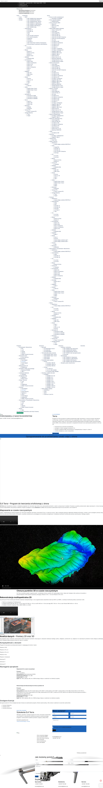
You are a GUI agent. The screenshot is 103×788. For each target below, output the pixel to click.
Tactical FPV (27, 110)
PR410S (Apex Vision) (32, 88)
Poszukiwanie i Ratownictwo (25, 347)
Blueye (26, 50)
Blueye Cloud (30, 55)
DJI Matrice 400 (55, 41)
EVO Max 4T (30, 29)
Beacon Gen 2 (57, 281)
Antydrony (61, 345)
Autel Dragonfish (55, 32)
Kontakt (20, 19)
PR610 (28, 92)
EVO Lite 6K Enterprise (32, 37)
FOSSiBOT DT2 (49, 378)
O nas (20, 17)
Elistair (26, 77)
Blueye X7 (29, 54)
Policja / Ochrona (53, 141)
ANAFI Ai (29, 101)
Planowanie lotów (23, 355)
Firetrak (23, 351)
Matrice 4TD (30, 64)
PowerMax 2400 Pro (51, 364)
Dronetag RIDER (47, 351)
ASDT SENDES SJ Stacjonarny (34, 22)
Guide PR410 (47, 357)
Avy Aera (29, 47)
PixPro (22, 364)
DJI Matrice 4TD (55, 44)
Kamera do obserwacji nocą (55, 118)
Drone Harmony (25, 357)
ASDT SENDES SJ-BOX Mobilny (34, 24)
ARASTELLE (54, 142)
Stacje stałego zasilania (47, 388)
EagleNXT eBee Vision (57, 52)
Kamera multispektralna (54, 114)
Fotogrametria (22, 358)
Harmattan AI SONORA (32, 98)
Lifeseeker (56, 164)
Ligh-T (28, 82)
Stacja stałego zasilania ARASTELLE (62, 144)
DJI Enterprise (28, 60)
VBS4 (22, 410)
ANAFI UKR (29, 102)
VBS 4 (22, 371)
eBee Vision (29, 74)
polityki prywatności (66, 727)
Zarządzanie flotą (23, 375)
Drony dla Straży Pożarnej (43, 738)
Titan (28, 34)
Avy (26, 45)
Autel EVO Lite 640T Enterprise (59, 37)
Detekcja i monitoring (66, 347)
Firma (18, 15)
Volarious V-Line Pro (48, 394)
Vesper (28, 115)
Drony (48, 15)
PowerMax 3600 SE (50, 365)
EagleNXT (27, 71)
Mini (55, 282)
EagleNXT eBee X (56, 54)
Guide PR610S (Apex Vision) (50, 355)
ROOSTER (29, 108)
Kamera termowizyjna (54, 62)
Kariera (20, 18)
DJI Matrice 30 (55, 45)
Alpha (28, 32)
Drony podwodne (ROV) (54, 22)
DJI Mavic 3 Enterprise (57, 48)
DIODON (27, 57)
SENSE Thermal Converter (27, 354)
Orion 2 (56, 237)
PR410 (28, 91)
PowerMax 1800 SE (50, 363)
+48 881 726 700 (23, 4)
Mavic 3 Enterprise (31, 67)
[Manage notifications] (101, 781)
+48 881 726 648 (62, 784)
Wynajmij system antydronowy (68, 363)
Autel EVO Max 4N (56, 35)
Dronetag (54, 280)
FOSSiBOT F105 (49, 384)
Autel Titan (54, 140)
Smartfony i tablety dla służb (48, 373)
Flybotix (26, 84)
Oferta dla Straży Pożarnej (33, 411)
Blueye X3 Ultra (30, 52)
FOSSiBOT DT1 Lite (50, 375)
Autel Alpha (54, 31)
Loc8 (22, 350)
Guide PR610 (47, 358)
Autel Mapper (24, 360)
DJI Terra (23, 361)
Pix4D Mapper (24, 363)
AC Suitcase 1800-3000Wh (52, 371)
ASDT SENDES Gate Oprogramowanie (72, 353)
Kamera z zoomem (53, 88)
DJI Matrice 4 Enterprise (57, 42)
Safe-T (28, 81)
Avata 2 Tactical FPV (32, 111)
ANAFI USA (29, 104)
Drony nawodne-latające (55, 19)
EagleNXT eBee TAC (56, 51)
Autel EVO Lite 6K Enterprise (58, 38)
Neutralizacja (64, 355)
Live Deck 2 (30, 41)
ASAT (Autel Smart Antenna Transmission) (36, 42)
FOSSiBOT (46, 374)
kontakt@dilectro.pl (23, 5)
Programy (19, 345)
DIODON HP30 (30, 58)
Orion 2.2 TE (30, 80)
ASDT (26, 17)
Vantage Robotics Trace (57, 60)
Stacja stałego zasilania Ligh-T (61, 240)
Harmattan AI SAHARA (32, 97)
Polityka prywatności (81, 752)
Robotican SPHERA (25, 370)
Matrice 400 (30, 61)
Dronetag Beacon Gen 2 (49, 348)
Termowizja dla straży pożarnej (49, 353)
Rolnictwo (51, 134)
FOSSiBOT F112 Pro (50, 387)
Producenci (25, 15)
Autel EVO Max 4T (56, 34)
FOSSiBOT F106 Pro (50, 385)
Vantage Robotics (29, 112)
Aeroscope (65, 354)
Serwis (18, 411)
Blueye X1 (29, 51)
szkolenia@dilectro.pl (63, 786)
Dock (28, 70)
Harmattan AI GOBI (31, 95)
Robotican (27, 105)
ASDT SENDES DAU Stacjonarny (34, 18)
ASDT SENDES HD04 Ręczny (33, 25)
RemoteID (44, 347)
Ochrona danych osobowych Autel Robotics (37, 44)
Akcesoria (41, 345)
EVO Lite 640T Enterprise (33, 35)
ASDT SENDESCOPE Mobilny (33, 19)
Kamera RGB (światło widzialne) (56, 28)
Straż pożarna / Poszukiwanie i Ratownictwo (29, 400)
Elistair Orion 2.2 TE (56, 57)
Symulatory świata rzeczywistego (26, 368)
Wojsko (51, 302)
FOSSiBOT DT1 (49, 377)
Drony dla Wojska (41, 742)
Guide (26, 87)
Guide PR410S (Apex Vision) (50, 354)
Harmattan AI (28, 94)
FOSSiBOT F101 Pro (50, 383)
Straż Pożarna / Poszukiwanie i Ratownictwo (59, 248)
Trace (28, 114)
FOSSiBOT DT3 (49, 380)
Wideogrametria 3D (23, 365)
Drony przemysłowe (41, 741)
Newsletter (24, 411)
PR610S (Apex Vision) (32, 90)
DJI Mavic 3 (54, 47)
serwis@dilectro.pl (85, 786)
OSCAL (45, 361)
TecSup (45, 367)
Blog (21, 411)
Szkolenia (83, 345)
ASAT (55, 204)
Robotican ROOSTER (56, 58)
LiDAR (50, 131)
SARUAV (23, 353)
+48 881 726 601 (39, 784)
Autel (53, 145)
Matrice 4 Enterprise (31, 62)
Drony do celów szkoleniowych (56, 17)
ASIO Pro (29, 85)
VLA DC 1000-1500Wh (51, 370)
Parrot (26, 100)
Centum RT (54, 162)
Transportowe (52, 138)
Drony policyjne (40, 739)
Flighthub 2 (23, 377)
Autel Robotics (28, 28)
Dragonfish (29, 38)
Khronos (29, 78)
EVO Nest (29, 39)
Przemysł (51, 197)
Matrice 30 (29, 65)
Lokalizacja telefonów (24, 373)
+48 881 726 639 (85, 784)
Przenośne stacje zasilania (47, 360)
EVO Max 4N (30, 31)
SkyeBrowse (24, 367)
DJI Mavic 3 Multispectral (57, 50)
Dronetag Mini (47, 350)
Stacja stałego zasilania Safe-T (61, 241)
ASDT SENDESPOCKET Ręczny (34, 21)
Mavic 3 (29, 68)
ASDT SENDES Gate (31, 27)
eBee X (28, 75)
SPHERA (29, 107)
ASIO (55, 244)
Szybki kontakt (20, 413)
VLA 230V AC (49, 368)
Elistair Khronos (55, 55)
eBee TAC (29, 72)
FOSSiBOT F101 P (50, 381)
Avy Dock (29, 48)
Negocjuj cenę (55, 433)
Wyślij (54, 730)
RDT (22, 348)
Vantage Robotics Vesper (57, 61)
